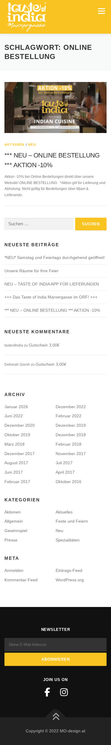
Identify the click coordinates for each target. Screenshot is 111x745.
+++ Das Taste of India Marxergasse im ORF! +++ (50, 297)
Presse (10, 540)
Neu (32, 144)
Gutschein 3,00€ (44, 345)
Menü (100, 11)
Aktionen (14, 144)
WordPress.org (70, 579)
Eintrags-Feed (69, 570)
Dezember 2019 (71, 425)
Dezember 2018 (71, 434)
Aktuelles (64, 512)
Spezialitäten (68, 540)
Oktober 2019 (17, 434)
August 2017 (16, 462)
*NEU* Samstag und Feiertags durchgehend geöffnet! (54, 257)
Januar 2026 (16, 406)
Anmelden (13, 570)
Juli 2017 (64, 462)
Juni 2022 (13, 415)
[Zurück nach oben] (55, 717)
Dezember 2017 (19, 453)
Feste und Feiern (72, 521)
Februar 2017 (17, 481)
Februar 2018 (68, 444)
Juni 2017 (13, 472)
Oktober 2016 (68, 481)
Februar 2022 (68, 415)
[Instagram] (63, 692)
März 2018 (14, 444)
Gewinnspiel (15, 530)
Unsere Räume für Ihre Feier (31, 270)
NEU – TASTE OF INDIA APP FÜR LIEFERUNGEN (51, 284)
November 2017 (71, 453)
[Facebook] (47, 692)
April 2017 (65, 472)
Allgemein (13, 521)
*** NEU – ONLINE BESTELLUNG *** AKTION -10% (52, 310)
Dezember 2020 (19, 425)
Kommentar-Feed (21, 579)
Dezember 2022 (71, 406)
